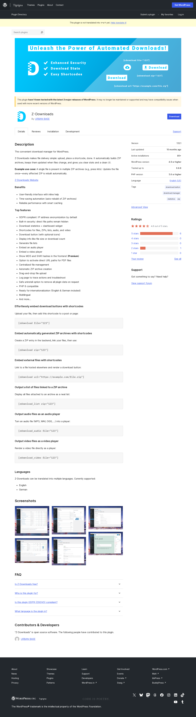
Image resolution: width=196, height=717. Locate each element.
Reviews (36, 131)
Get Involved (123, 669)
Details (21, 131)
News (14, 673)
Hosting (15, 678)
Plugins (50, 678)
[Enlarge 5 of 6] (119, 509)
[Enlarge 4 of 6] (82, 540)
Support (177, 131)
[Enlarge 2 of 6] (45, 542)
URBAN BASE (42, 118)
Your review (137, 258)
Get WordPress (182, 5)
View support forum (141, 283)
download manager (172, 193)
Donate (122, 678)
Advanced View (139, 207)
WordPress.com (161, 669)
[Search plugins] (42, 32)
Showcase (52, 669)
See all (177, 258)
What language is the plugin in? (31, 611)
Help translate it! (118, 22)
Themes (50, 673)
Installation (53, 131)
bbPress (157, 678)
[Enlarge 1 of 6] (45, 509)
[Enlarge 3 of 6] (82, 509)
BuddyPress (159, 683)
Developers (87, 678)
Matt (155, 673)
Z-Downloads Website (26, 180)
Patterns (51, 683)
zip (178, 199)
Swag (121, 683)
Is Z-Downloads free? (26, 584)
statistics (171, 199)
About (14, 669)
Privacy (15, 683)
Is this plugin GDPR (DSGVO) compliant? (36, 602)
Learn (84, 669)
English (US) (175, 180)
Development (73, 131)
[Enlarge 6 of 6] (119, 535)
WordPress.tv (89, 683)
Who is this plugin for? (26, 593)
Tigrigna (42, 699)
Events (120, 673)
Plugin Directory (19, 14)
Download (174, 116)
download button (173, 187)
